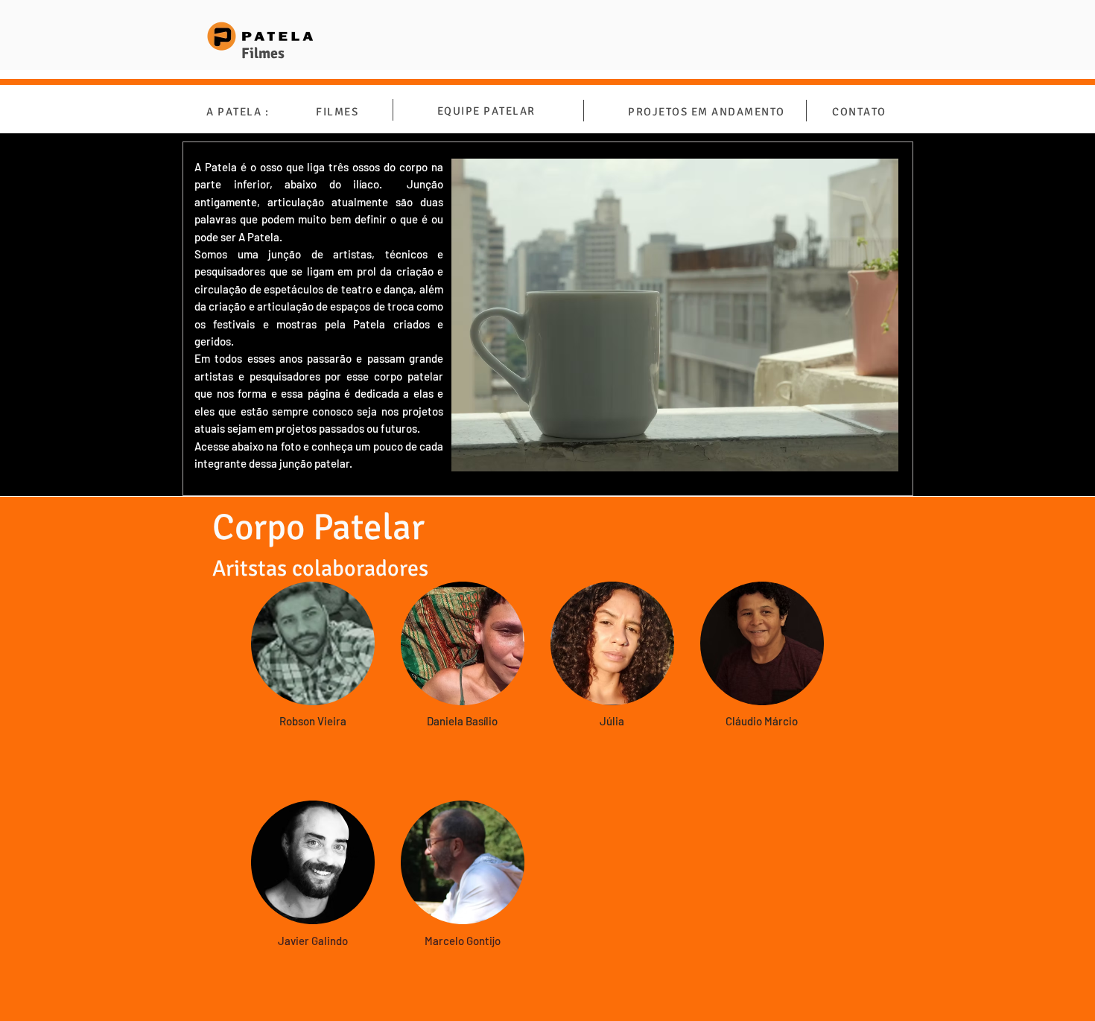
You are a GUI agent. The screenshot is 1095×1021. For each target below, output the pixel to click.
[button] (313, 643)
